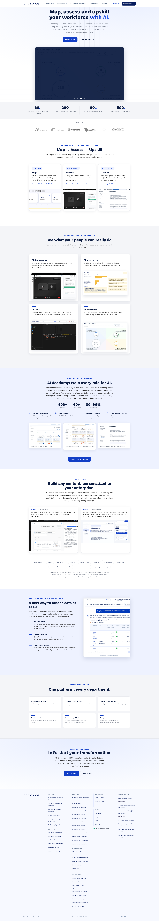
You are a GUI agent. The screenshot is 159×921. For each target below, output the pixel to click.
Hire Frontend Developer (79, 891)
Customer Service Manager (80, 861)
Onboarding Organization (55, 843)
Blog (96, 820)
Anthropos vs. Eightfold (79, 825)
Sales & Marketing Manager (80, 857)
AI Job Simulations (54, 815)
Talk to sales (87, 773)
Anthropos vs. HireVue (78, 829)
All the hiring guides (78, 906)
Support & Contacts (101, 817)
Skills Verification (53, 840)
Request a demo (100, 801)
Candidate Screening (54, 836)
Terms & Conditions (38, 916)
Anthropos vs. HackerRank (80, 840)
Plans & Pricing (99, 797)
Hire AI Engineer (76, 882)
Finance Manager (77, 865)
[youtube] (121, 916)
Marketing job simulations (126, 820)
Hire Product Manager (78, 899)
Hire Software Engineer (79, 878)
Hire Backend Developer (79, 895)
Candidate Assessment (55, 832)
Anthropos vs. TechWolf (79, 833)
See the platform (87, 39)
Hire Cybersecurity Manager (80, 902)
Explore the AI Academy (79, 459)
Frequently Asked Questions (80, 797)
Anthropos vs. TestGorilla (79, 844)
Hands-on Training (54, 851)
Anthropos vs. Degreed (79, 818)
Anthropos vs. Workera (79, 807)
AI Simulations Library (125, 798)
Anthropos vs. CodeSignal (80, 836)
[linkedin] (125, 916)
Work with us (99, 824)
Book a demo (70, 39)
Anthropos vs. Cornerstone (80, 811)
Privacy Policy (27, 916)
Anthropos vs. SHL (77, 822)
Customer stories (100, 805)
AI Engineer (75, 868)
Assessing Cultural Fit (54, 847)
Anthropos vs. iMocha (78, 814)
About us (98, 813)
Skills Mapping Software (55, 825)
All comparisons (77, 803)
